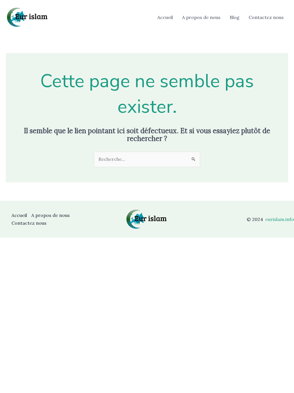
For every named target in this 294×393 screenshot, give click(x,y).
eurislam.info (279, 219)
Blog (234, 17)
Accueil (165, 17)
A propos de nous (201, 17)
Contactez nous (266, 17)
